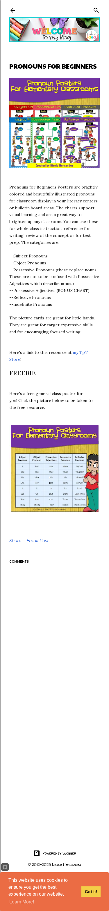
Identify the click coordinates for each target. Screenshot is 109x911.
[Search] (96, 9)
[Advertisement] (54, 766)
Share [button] (15, 540)
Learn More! (21, 901)
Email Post (37, 540)
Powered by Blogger (59, 853)
